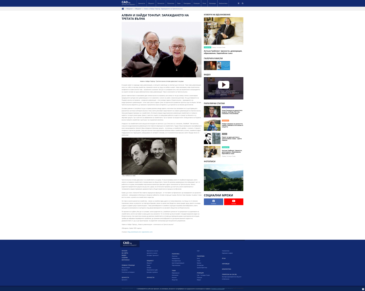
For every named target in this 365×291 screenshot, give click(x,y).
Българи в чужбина (152, 272)
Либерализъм (176, 258)
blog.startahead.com (134, 232)
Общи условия (126, 267)
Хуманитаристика (202, 267)
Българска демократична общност (231, 276)
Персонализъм (176, 265)
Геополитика (225, 251)
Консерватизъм (176, 260)
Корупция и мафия (227, 253)
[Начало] (123, 9)
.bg (128, 3)
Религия (174, 277)
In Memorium (225, 279)
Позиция (199, 277)
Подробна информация (217, 288)
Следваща (204, 178)
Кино (198, 258)
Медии (199, 280)
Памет (148, 265)
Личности (160, 3)
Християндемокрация (178, 263)
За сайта (125, 253)
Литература (200, 265)
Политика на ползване (128, 272)
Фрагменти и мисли (152, 251)
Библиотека (223, 3)
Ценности (124, 280)
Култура (149, 267)
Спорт (198, 260)
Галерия (125, 257)
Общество (175, 280)
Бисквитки (125, 270)
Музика (199, 263)
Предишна (242, 178)
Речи (204, 3)
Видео (124, 255)
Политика (174, 256)
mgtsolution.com (146, 232)
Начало (124, 251)
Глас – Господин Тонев (203, 275)
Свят (198, 251)
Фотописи (125, 260)
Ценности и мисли (152, 253)
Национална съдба (152, 270)
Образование (175, 273)
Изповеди (212, 3)
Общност (129, 9)
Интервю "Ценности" (153, 255)
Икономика (175, 275)
